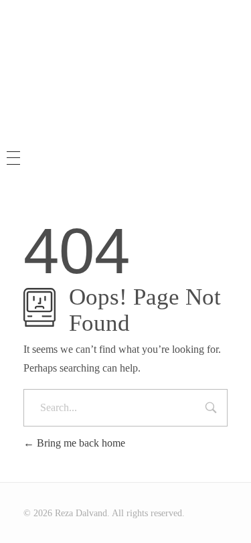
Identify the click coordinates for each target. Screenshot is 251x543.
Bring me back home (79, 443)
